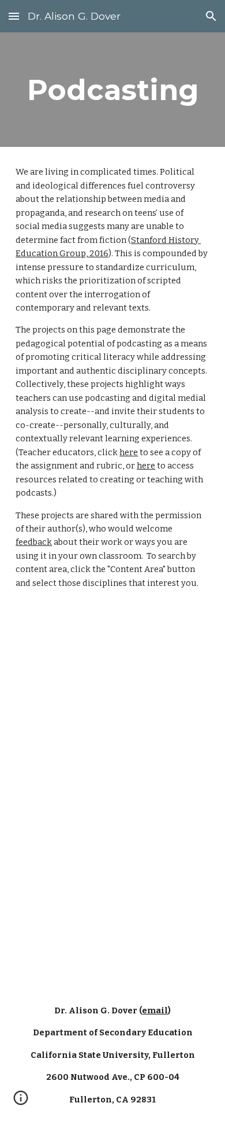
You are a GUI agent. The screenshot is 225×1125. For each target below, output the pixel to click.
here (128, 452)
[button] (14, 16)
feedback (34, 542)
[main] (112, 89)
